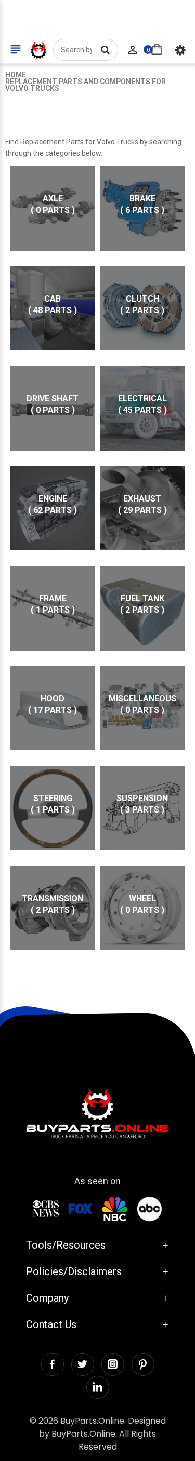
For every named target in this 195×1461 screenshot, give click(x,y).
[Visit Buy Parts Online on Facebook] (52, 1364)
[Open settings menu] (180, 49)
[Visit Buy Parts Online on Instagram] (112, 1364)
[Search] (105, 50)
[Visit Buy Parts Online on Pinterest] (143, 1364)
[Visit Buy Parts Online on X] (82, 1364)
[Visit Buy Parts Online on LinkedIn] (97, 1387)
